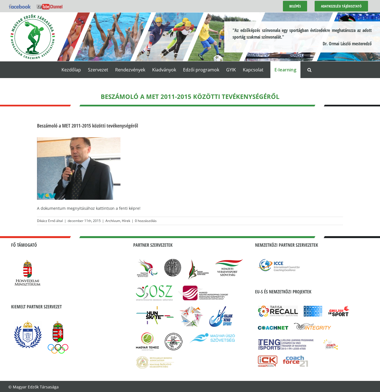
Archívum (112, 220)
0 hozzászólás (146, 220)
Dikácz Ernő (46, 220)
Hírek (126, 220)
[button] (309, 69)
